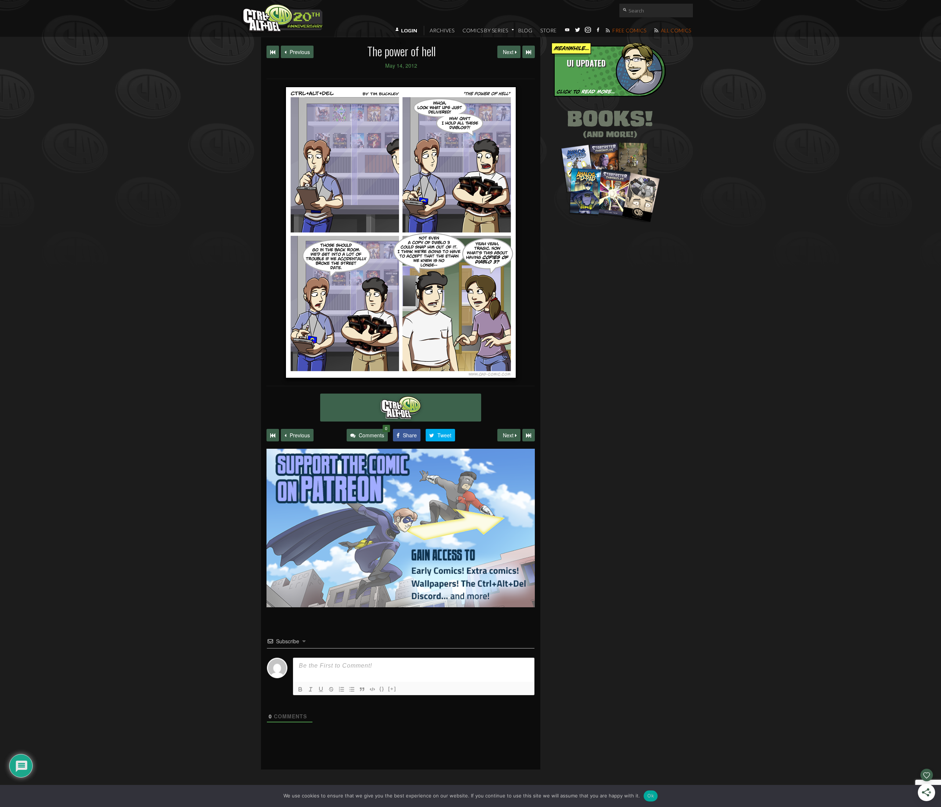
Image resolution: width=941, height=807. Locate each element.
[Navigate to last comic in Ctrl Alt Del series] (528, 52)
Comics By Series (485, 30)
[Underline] (321, 689)
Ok (650, 796)
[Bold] (300, 689)
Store (548, 30)
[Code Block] (372, 689)
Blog (525, 30)
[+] (392, 689)
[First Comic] (272, 435)
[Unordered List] (352, 689)
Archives (442, 30)
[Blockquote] (362, 689)
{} (381, 689)
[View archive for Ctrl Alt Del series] (400, 408)
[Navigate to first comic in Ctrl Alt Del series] (272, 52)
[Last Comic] (528, 435)
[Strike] (331, 689)
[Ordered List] (341, 689)
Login (409, 30)
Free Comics (628, 30)
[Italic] (310, 689)
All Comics (675, 30)
